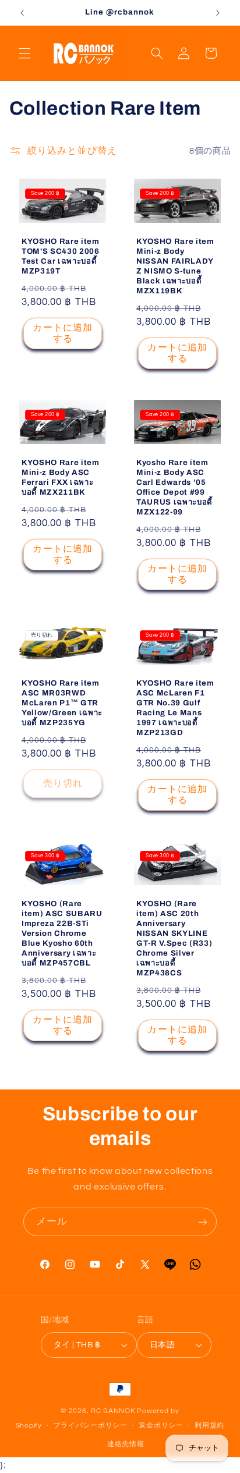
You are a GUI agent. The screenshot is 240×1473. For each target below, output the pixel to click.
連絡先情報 (125, 1444)
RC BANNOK (113, 1411)
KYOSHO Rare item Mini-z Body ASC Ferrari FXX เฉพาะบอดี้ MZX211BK (61, 477)
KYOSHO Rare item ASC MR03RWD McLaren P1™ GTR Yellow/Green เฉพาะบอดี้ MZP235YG (62, 703)
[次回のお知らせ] (218, 13)
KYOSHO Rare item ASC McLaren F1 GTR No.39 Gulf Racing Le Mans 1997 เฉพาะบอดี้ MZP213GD (175, 708)
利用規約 (209, 1425)
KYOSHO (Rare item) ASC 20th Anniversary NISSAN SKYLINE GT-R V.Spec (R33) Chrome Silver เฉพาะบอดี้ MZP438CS (174, 938)
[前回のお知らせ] (22, 13)
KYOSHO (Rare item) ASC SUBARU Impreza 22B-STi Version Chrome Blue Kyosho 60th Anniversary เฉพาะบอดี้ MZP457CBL (62, 933)
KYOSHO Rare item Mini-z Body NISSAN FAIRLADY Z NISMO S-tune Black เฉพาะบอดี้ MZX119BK (175, 266)
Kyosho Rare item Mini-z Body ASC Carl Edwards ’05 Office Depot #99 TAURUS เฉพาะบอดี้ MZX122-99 (174, 487)
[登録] (202, 1222)
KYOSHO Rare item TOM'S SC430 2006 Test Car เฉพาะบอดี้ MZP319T (61, 256)
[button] (24, 53)
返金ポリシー (161, 1425)
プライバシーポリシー (90, 1425)
